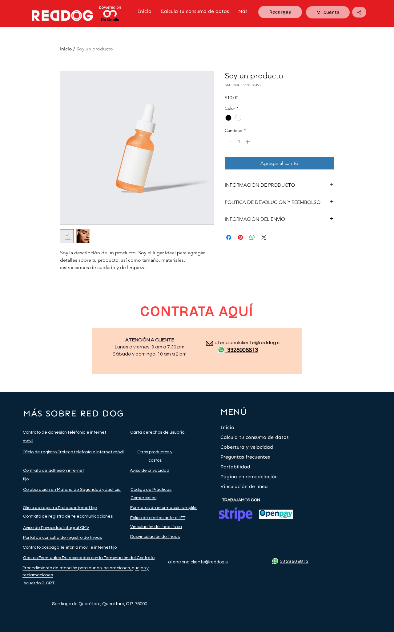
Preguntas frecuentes (245, 457)
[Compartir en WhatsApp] (252, 237)
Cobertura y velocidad (246, 447)
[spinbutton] (238, 141)
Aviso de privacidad (149, 470)
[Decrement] (229, 141)
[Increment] (248, 141)
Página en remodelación (249, 476)
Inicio (66, 49)
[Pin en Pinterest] (240, 237)
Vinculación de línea (244, 486)
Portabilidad (235, 467)
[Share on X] (263, 237)
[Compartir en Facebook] (228, 237)
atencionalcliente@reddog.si (247, 342)
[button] (359, 12)
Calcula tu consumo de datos (254, 437)
